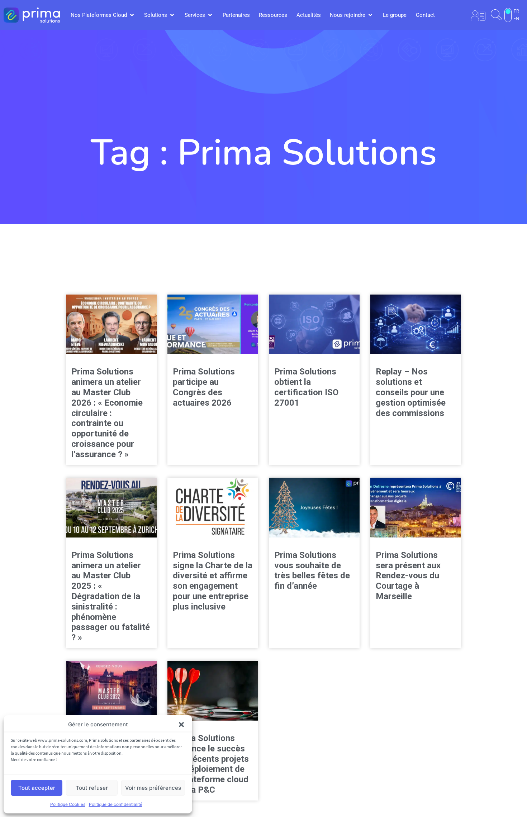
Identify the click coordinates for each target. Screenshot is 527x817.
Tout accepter (36, 787)
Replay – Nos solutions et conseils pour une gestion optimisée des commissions (411, 392)
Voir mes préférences (153, 787)
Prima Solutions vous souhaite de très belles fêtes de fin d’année (312, 570)
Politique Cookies (67, 804)
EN (516, 18)
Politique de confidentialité (115, 804)
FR (516, 11)
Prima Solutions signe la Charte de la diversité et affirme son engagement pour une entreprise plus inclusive (212, 581)
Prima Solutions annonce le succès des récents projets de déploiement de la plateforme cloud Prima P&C (211, 764)
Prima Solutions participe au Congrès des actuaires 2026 (204, 387)
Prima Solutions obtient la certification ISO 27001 (306, 387)
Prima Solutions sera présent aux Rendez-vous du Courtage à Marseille (408, 575)
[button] (181, 724)
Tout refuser (92, 787)
